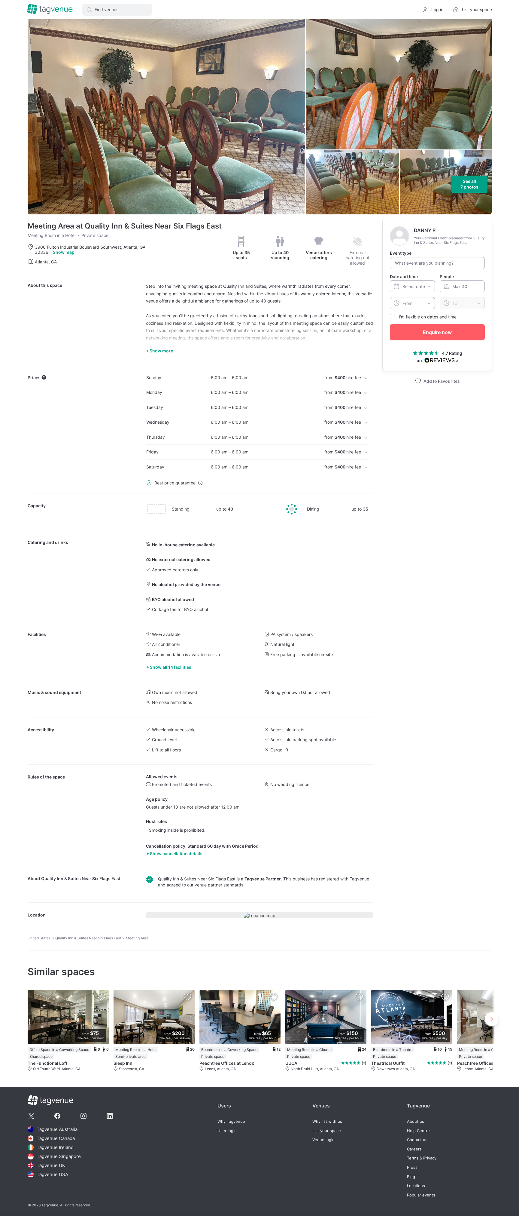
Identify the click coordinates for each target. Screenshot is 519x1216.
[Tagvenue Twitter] (31, 1116)
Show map (63, 252)
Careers (414, 1149)
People (447, 276)
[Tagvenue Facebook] (57, 1116)
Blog (411, 1177)
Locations (416, 1186)
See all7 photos (469, 184)
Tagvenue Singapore (59, 1156)
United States (39, 938)
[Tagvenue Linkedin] (110, 1116)
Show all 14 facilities (170, 667)
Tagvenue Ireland (55, 1147)
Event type (400, 253)
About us (415, 1121)
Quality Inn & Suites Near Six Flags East (80, 878)
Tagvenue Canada (56, 1138)
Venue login (323, 1140)
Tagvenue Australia (57, 1129)
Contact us (417, 1140)
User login (227, 1130)
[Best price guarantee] (200, 483)
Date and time (404, 276)
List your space (326, 1130)
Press (412, 1167)
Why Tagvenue (231, 1121)
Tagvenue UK (51, 1165)
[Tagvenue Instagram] (83, 1116)
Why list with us (327, 1121)
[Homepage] (49, 9)
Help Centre (418, 1130)
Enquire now (437, 332)
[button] (117, 10)
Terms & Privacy (421, 1158)
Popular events (421, 1195)
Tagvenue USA (52, 1174)
